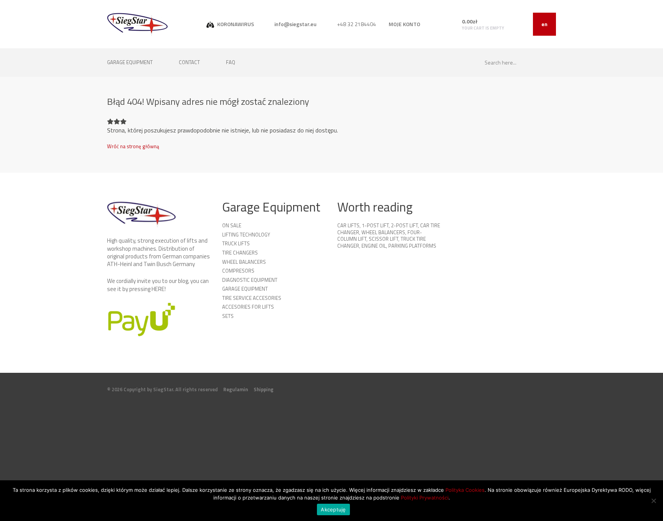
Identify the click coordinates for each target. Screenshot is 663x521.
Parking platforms (412, 246)
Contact (190, 62)
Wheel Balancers (244, 262)
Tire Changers (240, 252)
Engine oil (373, 246)
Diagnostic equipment (249, 280)
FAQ (230, 62)
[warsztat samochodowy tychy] (137, 23)
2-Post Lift (404, 225)
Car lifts (348, 225)
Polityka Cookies (465, 490)
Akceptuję (333, 509)
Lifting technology (246, 234)
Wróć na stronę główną (133, 146)
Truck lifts (236, 243)
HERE (158, 288)
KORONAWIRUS (235, 24)
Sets (228, 316)
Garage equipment (130, 62)
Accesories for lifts (248, 307)
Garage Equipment (245, 289)
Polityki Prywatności (425, 498)
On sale (231, 225)
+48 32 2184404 (356, 24)
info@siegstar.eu (295, 24)
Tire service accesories (251, 298)
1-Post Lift (375, 225)
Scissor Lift (383, 239)
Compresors (238, 271)
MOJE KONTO (404, 24)
